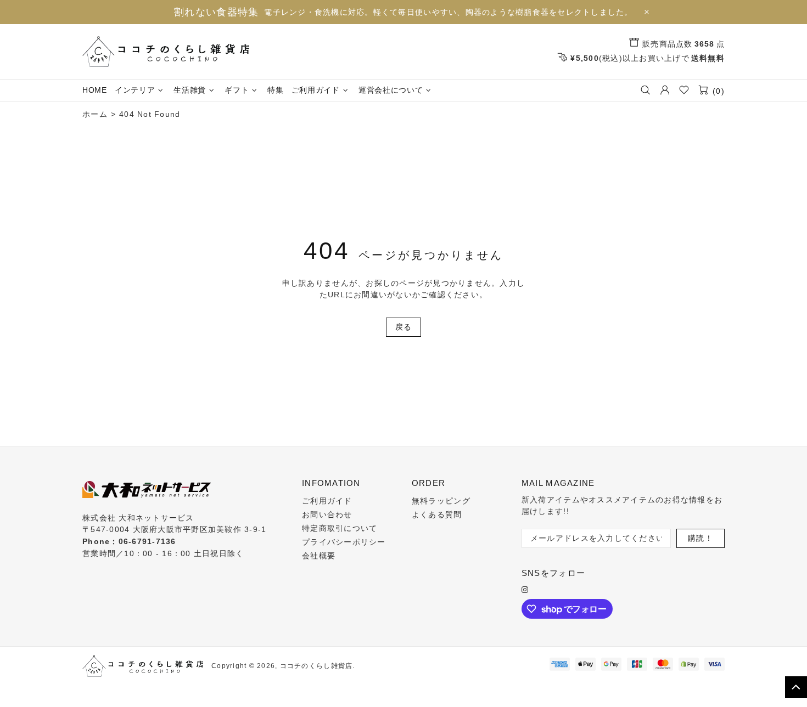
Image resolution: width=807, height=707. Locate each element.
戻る (403, 327)
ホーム (95, 114)
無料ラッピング (441, 500)
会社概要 (318, 555)
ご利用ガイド (327, 500)
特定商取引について (339, 528)
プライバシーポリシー (344, 542)
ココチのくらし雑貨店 (165, 51)
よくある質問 (437, 514)
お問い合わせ (327, 514)
